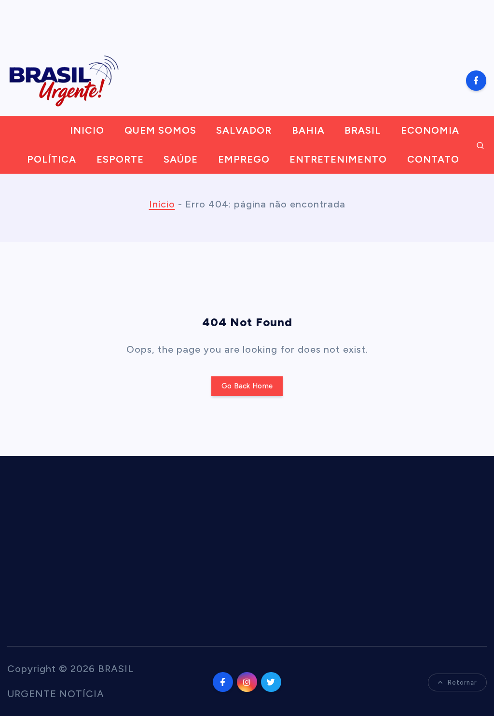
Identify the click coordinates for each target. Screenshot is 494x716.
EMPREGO (244, 159)
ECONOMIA (430, 130)
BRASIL (362, 130)
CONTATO (433, 159)
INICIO (87, 130)
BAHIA (308, 130)
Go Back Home (247, 386)
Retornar (462, 682)
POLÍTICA (51, 159)
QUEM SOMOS (160, 130)
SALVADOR (244, 130)
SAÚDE (181, 159)
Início (162, 204)
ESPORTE (120, 159)
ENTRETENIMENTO (338, 159)
